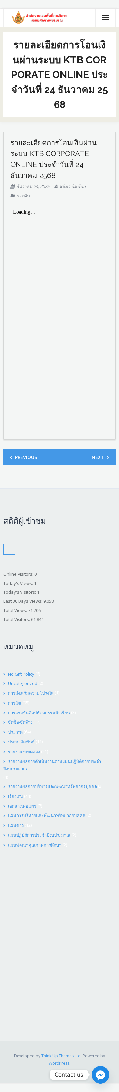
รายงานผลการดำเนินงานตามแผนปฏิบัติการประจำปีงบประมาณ (52, 765)
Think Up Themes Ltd (61, 1056)
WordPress (59, 1063)
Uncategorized (22, 683)
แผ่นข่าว (16, 825)
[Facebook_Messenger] (100, 1075)
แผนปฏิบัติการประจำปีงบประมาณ (39, 835)
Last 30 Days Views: (23, 601)
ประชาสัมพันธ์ (21, 742)
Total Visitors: (17, 619)
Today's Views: (18, 583)
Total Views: (15, 610)
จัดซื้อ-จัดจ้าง (20, 722)
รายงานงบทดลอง (24, 752)
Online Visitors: (18, 574)
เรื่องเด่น (15, 796)
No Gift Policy (21, 674)
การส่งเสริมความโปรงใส (31, 693)
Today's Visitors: (20, 592)
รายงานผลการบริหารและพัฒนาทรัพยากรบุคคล (52, 786)
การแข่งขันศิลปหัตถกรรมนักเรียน (39, 713)
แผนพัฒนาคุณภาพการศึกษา (34, 845)
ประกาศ (15, 732)
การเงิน (23, 195)
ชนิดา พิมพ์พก (72, 186)
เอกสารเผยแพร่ (22, 806)
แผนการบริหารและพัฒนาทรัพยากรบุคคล (46, 815)
